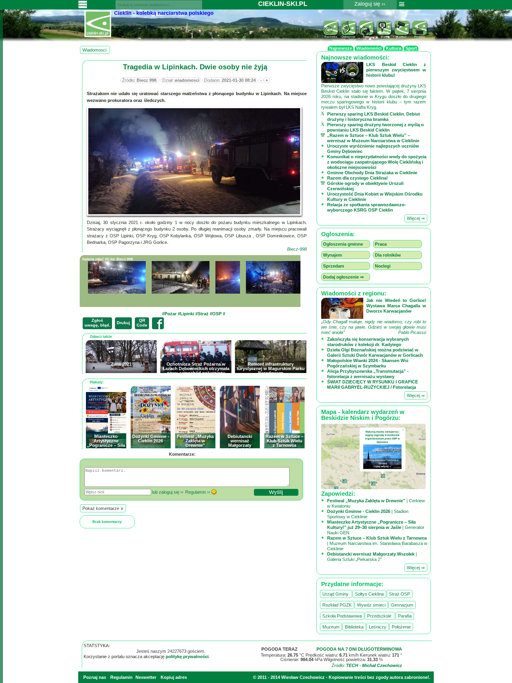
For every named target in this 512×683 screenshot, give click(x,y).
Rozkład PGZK (337, 604)
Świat (366, 36)
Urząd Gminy (336, 593)
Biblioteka (354, 626)
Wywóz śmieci (371, 604)
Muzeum (331, 626)
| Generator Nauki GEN (375, 527)
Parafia (405, 615)
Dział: (180, 80)
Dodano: (230, 80)
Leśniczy (377, 626)
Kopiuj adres (174, 677)
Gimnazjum (402, 604)
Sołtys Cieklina (369, 593)
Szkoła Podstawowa (342, 615)
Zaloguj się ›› (369, 4)
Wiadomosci (95, 49)
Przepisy (419, 36)
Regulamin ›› (197, 492)
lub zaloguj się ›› (167, 492)
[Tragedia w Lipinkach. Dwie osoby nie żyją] (118, 277)
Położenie (401, 626)
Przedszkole (380, 615)
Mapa (384, 36)
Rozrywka (330, 36)
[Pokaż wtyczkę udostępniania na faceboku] (158, 323)
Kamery (402, 36)
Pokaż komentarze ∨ (103, 508)
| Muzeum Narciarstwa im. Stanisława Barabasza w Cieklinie (377, 543)
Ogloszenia (348, 36)
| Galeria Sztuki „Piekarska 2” (372, 556)
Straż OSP (399, 593)
